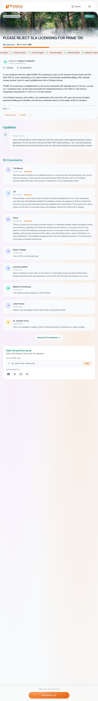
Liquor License (10, 115)
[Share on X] (14, 374)
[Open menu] (89, 6)
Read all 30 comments (49, 337)
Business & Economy (11, 16)
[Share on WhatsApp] (21, 374)
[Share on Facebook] (8, 374)
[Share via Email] (27, 374)
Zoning (22, 115)
